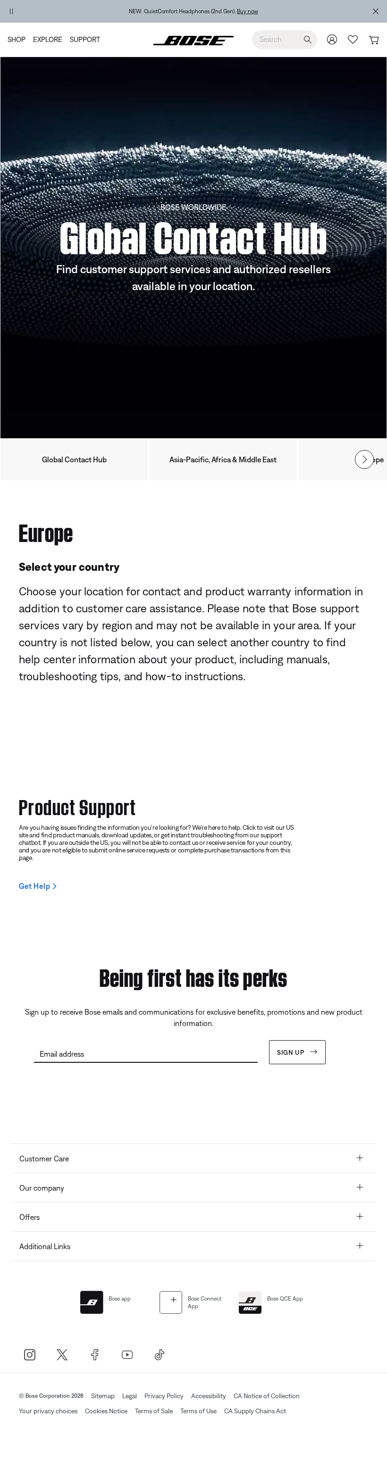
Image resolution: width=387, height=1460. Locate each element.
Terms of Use (198, 1411)
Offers (29, 1217)
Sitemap (103, 1396)
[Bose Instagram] (29, 1354)
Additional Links (44, 1246)
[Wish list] (353, 39)
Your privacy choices (48, 1411)
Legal (129, 1396)
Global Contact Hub (74, 459)
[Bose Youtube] (127, 1354)
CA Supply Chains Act (255, 1411)
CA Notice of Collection (267, 1396)
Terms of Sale (154, 1411)
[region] (193, 11)
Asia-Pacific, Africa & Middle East (223, 459)
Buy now (247, 11)
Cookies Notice (106, 1411)
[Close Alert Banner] (375, 11)
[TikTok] (159, 1354)
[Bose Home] (193, 39)
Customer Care (44, 1158)
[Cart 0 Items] (374, 40)
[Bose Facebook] (94, 1354)
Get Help (34, 886)
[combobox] (284, 39)
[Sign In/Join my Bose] (332, 39)
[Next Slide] (364, 459)
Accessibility (208, 1396)
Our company (41, 1188)
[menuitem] (18, 40)
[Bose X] (62, 1354)
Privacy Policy (164, 1396)
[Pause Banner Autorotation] (11, 11)
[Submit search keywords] (307, 40)
